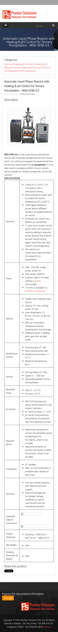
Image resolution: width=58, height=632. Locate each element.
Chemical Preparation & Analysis (27, 67)
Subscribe (8, 598)
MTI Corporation (28, 71)
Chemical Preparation (14, 64)
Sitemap (47, 626)
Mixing (29, 64)
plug (37, 280)
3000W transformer (36, 291)
